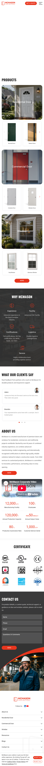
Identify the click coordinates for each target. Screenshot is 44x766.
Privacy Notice (21, 761)
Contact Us (5, 747)
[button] (20, 68)
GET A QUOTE (30, 3)
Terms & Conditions (8, 764)
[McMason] (8, 3)
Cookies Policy (11, 761)
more (22, 280)
